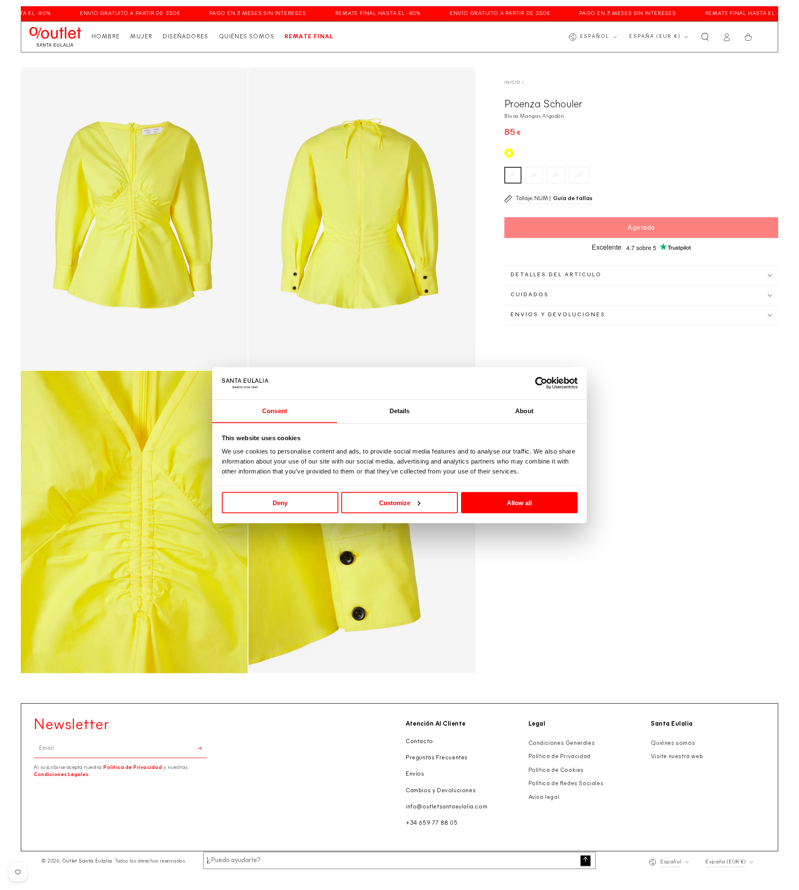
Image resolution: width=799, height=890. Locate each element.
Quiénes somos (673, 743)
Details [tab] (400, 410)
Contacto (419, 742)
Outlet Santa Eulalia (87, 861)
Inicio (512, 82)
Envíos (415, 774)
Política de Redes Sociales (566, 784)
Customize (394, 502)
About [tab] (524, 410)
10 (579, 175)
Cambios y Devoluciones (441, 791)
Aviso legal (544, 797)
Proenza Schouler (543, 104)
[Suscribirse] (202, 748)
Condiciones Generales (562, 743)
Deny (280, 502)
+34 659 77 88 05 (432, 823)
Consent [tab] (274, 410)
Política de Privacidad (132, 767)
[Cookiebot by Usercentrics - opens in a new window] (541, 383)
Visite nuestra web (677, 757)
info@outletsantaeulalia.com (446, 807)
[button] (705, 37)
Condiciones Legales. (62, 774)
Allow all (519, 502)
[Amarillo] (509, 153)
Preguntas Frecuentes (437, 758)
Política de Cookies (556, 770)
